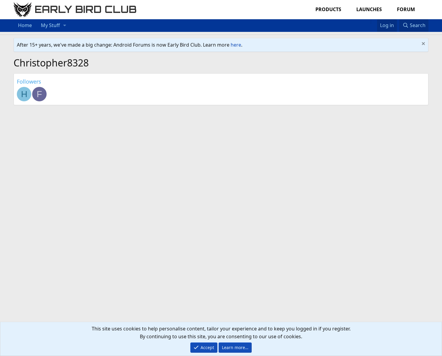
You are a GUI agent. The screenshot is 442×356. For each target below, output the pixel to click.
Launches (369, 9)
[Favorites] (374, 21)
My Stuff (50, 25)
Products (328, 9)
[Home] (368, 21)
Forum (406, 9)
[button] (64, 25)
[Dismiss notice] (422, 44)
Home (25, 25)
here (236, 44)
